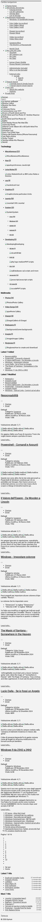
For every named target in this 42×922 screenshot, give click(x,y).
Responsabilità (9, 395)
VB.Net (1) (12, 249)
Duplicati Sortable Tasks (14, 878)
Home (14, 6)
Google (16, 76)
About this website (16, 89)
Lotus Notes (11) (11, 169)
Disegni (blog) (14, 33)
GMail (20, 80)
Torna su (4, 916)
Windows (17, 766)
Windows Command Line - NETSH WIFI (20, 819)
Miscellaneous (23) (12, 151)
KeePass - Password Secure (15, 902)
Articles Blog (14, 14)
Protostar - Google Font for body (18, 908)
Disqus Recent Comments (19, 64)
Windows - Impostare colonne (18, 557)
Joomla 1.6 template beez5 (15, 898)
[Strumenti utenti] (2, 450)
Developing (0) (10, 239)
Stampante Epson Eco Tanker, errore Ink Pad (22, 829)
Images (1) (9, 334)
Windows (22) (13, 221)
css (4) (7, 180)
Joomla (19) (9, 198)
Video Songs (18, 650)
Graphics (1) (9, 189)
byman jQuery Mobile (17, 62)
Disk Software (10, 886)
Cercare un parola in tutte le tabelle (18, 906)
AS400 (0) (12, 226)
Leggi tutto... (5, 440)
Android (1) (12, 230)
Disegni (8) (9, 316)
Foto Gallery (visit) (16, 27)
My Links (17, 51)
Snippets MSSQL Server (14, 900)
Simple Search (27, 84)
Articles (16, 461)
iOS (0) (11, 235)
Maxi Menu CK (10, 884)
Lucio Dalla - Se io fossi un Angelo (20, 691)
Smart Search (27, 86)
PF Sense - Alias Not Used (15, 813)
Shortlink (12, 53)
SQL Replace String (12, 910)
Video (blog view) (16, 39)
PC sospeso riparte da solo (15, 831)
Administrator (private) (18, 68)
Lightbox (8, 882)
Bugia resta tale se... (12, 825)
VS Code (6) (13, 284)
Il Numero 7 (9, 904)
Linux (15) (12, 217)
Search (20, 78)
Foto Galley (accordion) (18, 23)
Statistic (12, 91)
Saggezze (17, 412)
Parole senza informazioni (15, 827)
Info (12, 88)
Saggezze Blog (15, 43)
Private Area (10, 93)
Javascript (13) (13, 275)
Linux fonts (9, 889)
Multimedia (20, 17)
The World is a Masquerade (20, 45)
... (5, 850)
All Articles (19, 8)
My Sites (12, 58)
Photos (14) (9, 298)
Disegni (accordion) (17, 31)
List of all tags (15, 16)
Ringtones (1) (10, 343)
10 (6, 859)
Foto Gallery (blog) (16, 25)
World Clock (14, 49)
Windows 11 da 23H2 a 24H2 (16, 750)
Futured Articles (15, 10)
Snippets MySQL (11, 880)
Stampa (8, 404)
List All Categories (16, 12)
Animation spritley (12, 887)
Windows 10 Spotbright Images (21, 19)
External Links (14, 74)
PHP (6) (11, 257)
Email (7, 406)
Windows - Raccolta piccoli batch (18, 817)
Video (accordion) (16, 37)
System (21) (9, 207)
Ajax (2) (8, 160)
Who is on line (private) (18, 70)
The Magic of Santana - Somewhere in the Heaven (16, 632)
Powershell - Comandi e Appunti (19, 445)
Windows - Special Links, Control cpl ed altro (22, 823)
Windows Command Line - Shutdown (19, 821)
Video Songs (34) (11, 307)
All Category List (15, 54)
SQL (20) (12, 266)
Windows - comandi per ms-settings (19, 815)
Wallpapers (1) (10, 325)
